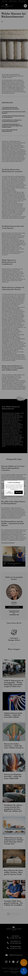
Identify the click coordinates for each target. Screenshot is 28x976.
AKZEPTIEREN (18, 492)
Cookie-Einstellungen (9, 492)
